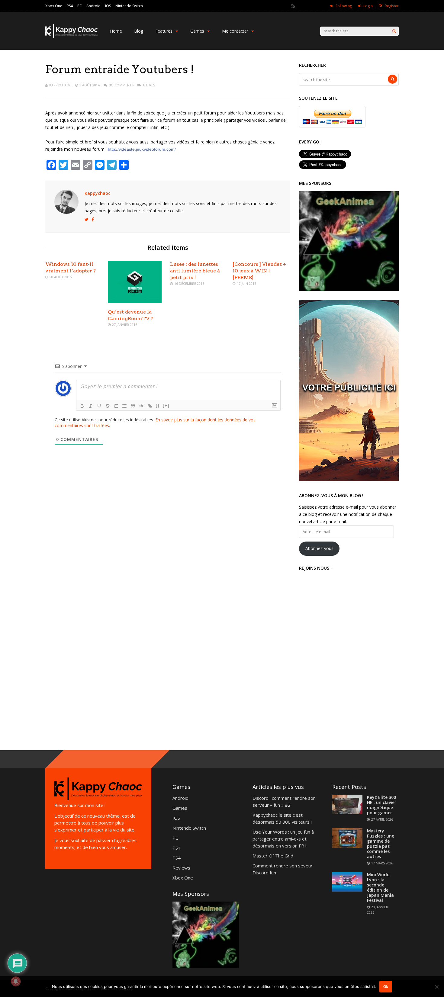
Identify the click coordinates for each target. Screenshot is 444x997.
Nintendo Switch (129, 5)
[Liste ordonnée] (116, 406)
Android (93, 5)
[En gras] (82, 406)
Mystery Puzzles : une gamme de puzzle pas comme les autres (380, 843)
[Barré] (107, 406)
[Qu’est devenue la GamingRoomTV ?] (135, 301)
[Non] (436, 987)
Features (163, 31)
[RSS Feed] (293, 6)
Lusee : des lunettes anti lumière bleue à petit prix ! (195, 270)
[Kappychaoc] (71, 36)
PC (79, 5)
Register (392, 5)
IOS (108, 5)
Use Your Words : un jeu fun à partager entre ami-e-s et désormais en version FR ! (283, 839)
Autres (149, 85)
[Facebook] (310, 6)
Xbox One (53, 5)
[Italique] (90, 406)
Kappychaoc (60, 85)
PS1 (176, 848)
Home (116, 31)
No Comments (121, 85)
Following (344, 5)
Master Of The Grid (273, 856)
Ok (385, 987)
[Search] (394, 31)
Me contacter (235, 31)
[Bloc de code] (141, 406)
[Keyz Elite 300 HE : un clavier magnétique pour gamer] (347, 812)
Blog (138, 31)
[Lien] (150, 406)
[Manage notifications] (16, 981)
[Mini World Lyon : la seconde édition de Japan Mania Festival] (347, 890)
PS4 (70, 5)
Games (197, 31)
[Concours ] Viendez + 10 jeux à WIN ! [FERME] (259, 270)
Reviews (181, 868)
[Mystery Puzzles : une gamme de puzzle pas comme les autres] (347, 846)
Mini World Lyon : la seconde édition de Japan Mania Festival (380, 887)
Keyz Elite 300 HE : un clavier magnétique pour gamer (381, 804)
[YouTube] (318, 6)
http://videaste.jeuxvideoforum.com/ (142, 149)
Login (368, 5)
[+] (166, 405)
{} (158, 405)
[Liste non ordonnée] (124, 406)
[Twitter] (301, 6)
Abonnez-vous (319, 548)
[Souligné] (99, 406)
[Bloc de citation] (133, 406)
